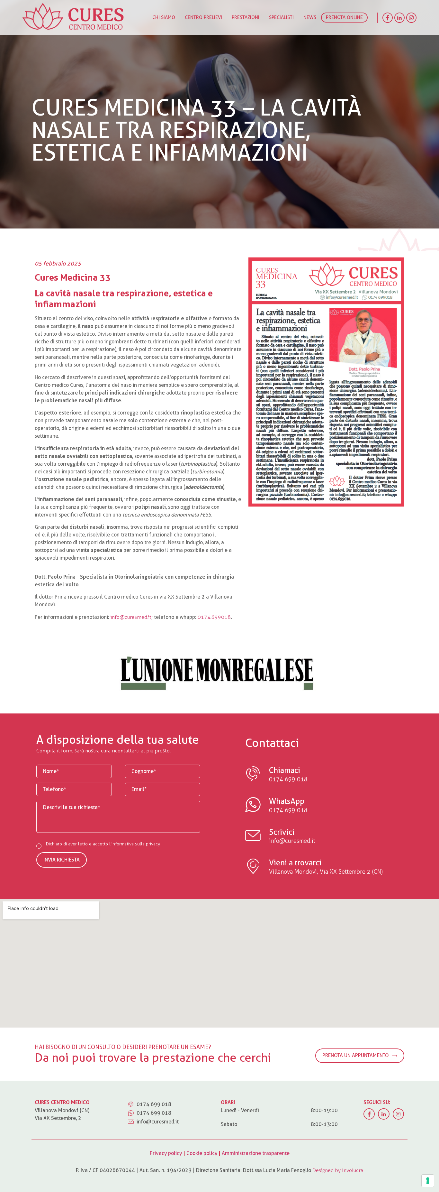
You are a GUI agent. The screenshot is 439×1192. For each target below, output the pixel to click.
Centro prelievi (203, 17)
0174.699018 (214, 617)
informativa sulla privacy (136, 844)
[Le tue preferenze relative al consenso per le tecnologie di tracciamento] (428, 1181)
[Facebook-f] (387, 18)
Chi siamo (163, 17)
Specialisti (281, 17)
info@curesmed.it (131, 617)
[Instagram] (411, 18)
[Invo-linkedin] (399, 18)
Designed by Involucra (337, 1170)
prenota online (344, 17)
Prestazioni (245, 17)
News (309, 17)
